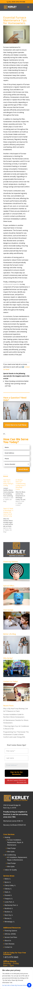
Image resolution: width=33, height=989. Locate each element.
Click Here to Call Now (15, 425)
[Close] (31, 969)
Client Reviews (9, 944)
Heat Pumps (11, 848)
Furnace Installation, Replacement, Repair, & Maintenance (15, 842)
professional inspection (11, 284)
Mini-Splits (11, 852)
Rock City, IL (9, 915)
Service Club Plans (11, 937)
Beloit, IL (8, 879)
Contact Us (8, 947)
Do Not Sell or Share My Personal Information (16, 985)
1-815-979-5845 (10, 957)
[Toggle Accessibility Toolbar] (29, 985)
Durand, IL (8, 895)
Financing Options (11, 931)
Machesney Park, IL (11, 905)
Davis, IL (7, 892)
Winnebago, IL (10, 922)
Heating (7, 837)
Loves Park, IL (9, 902)
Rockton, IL (8, 912)
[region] (16, 978)
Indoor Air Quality (11, 870)
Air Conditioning (10, 855)
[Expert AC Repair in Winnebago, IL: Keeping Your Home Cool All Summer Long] (9, 520)
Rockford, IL (9, 908)
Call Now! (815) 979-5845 (16, 2)
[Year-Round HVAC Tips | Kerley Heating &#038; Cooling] (9, 490)
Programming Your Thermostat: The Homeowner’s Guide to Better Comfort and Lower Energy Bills (16, 734)
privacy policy (12, 782)
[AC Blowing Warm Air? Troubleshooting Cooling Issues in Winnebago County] (22, 492)
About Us (8, 940)
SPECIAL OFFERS (10, 934)
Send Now (23, 469)
